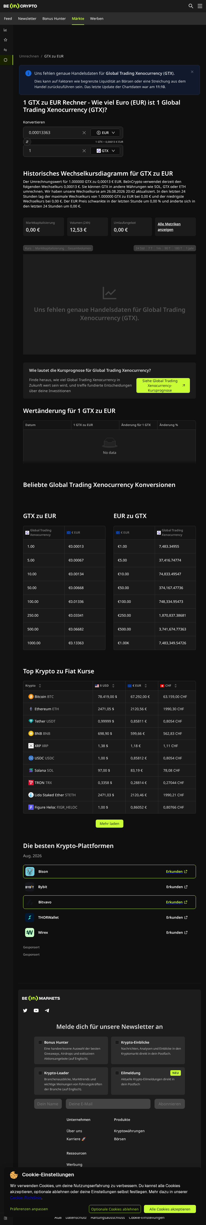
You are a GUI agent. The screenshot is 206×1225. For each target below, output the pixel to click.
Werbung (74, 1164)
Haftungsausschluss (108, 1217)
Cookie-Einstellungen (147, 1217)
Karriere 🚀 (76, 1138)
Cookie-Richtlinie (25, 1197)
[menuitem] (6, 30)
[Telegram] (47, 1011)
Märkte (78, 18)
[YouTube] (36, 1011)
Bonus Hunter (54, 18)
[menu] (6, 45)
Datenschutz (76, 1217)
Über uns (74, 1130)
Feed (8, 18)
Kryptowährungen (129, 1130)
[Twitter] (25, 1011)
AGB (58, 1217)
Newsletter (27, 18)
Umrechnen (29, 56)
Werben (97, 18)
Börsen (120, 1138)
